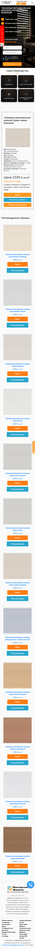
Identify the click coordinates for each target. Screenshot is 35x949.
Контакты (5, 930)
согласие (9, 56)
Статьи (4, 934)
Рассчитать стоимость (17, 200)
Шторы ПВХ (23, 936)
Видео (4, 926)
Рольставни (23, 934)
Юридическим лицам (9, 932)
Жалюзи (22, 926)
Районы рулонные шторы (25, 921)
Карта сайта (23, 924)
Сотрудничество (7, 928)
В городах (5, 936)
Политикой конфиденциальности (13, 945)
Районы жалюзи (7, 920)
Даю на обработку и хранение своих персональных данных (11, 58)
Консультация (21, 3)
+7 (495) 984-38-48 (21, 1)
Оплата (21, 938)
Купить (17, 195)
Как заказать (6, 924)
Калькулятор (34, 446)
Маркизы (22, 932)
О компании (5, 922)
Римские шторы (24, 930)
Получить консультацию (17, 205)
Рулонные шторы (25, 928)
